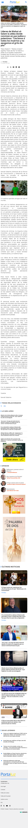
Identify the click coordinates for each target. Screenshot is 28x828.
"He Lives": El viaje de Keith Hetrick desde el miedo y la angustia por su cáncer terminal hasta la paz (10, 422)
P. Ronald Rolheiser (12, 472)
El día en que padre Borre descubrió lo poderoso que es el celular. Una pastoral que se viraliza (13, 722)
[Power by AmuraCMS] (23, 812)
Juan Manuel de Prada (13, 490)
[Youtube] (7, 806)
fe (1, 406)
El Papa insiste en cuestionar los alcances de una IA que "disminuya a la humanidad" (13, 589)
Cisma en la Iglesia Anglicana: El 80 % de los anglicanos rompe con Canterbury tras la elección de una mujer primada (15, 735)
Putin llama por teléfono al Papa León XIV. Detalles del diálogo (14, 741)
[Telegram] (19, 67)
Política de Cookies (5, 792)
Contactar (3, 789)
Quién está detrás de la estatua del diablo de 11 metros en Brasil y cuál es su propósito (12, 440)
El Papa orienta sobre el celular (15, 483)
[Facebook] (13, 67)
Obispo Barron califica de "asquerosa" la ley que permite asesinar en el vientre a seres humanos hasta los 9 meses (11, 434)
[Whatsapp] (8, 67)
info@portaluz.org (5, 783)
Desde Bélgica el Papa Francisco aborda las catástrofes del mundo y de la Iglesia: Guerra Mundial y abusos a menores (15, 755)
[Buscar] (26, 2)
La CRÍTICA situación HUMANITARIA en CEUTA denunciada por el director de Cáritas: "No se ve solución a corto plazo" (14, 696)
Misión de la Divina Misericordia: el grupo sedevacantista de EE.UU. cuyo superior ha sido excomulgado (12, 416)
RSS (2, 802)
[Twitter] (10, 67)
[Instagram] (10, 806)
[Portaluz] (15, 2)
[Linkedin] (16, 67)
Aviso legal (3, 786)
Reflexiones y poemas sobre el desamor (14, 470)
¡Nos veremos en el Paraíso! (14, 476)
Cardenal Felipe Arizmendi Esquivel (16, 484)
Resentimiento (10, 489)
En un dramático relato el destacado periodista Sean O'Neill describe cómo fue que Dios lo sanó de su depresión (11, 428)
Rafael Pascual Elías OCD (13, 478)
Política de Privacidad (5, 796)
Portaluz (5, 61)
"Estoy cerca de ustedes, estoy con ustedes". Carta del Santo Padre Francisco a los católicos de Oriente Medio (15, 748)
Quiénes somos (4, 799)
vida (5, 406)
